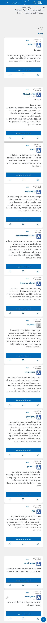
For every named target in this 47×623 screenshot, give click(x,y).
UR (7, 2)
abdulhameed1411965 (25, 235)
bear (19, 13)
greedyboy (30, 416)
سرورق (38, 7)
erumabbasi (30, 372)
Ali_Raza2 (31, 324)
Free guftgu (27, 7)
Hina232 (31, 44)
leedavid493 (30, 191)
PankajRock (30, 596)
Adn (33, 511)
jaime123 (31, 466)
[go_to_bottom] (43, 619)
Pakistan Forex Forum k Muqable (29, 10)
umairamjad (29, 563)
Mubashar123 (29, 94)
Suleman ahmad (27, 283)
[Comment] (22, 74)
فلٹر (36, 28)
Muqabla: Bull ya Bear (34, 13)
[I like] (37, 74)
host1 (32, 149)
